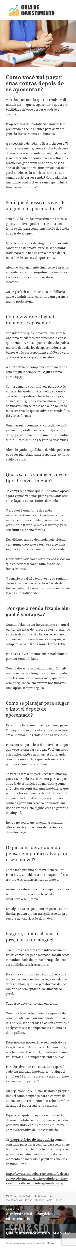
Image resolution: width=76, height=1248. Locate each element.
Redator (42, 1196)
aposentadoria (36, 1200)
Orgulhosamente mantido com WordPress (30, 1243)
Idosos (58, 1200)
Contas (50, 1200)
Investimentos (14, 1200)
